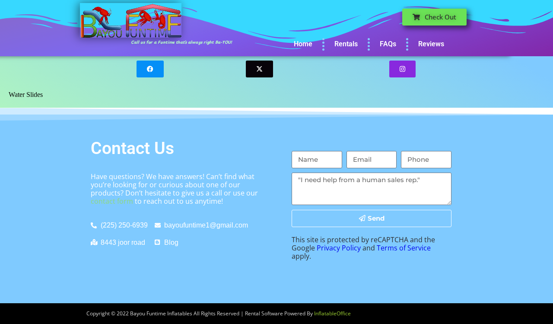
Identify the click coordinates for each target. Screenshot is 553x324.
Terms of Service (404, 248)
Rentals (346, 44)
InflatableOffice (332, 313)
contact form (112, 201)
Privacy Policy (339, 248)
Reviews (431, 44)
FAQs (388, 44)
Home (303, 44)
